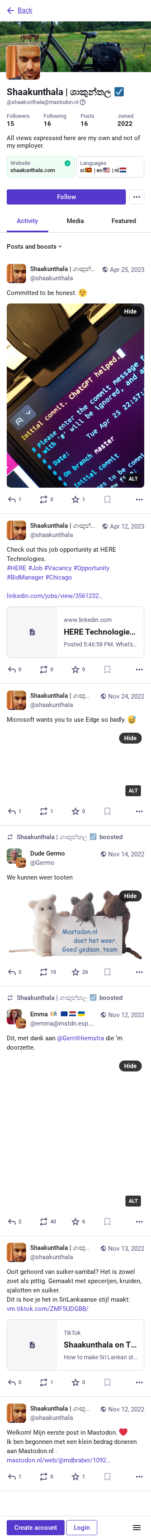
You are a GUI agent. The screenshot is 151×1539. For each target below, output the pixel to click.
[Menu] (136, 197)
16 (47, 124)
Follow (66, 197)
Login (82, 1527)
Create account (35, 1527)
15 (10, 124)
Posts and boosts (32, 246)
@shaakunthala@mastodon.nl (42, 102)
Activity (27, 221)
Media (75, 221)
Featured (124, 221)
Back (25, 10)
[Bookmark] (107, 499)
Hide (130, 311)
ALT (133, 479)
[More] (139, 499)
